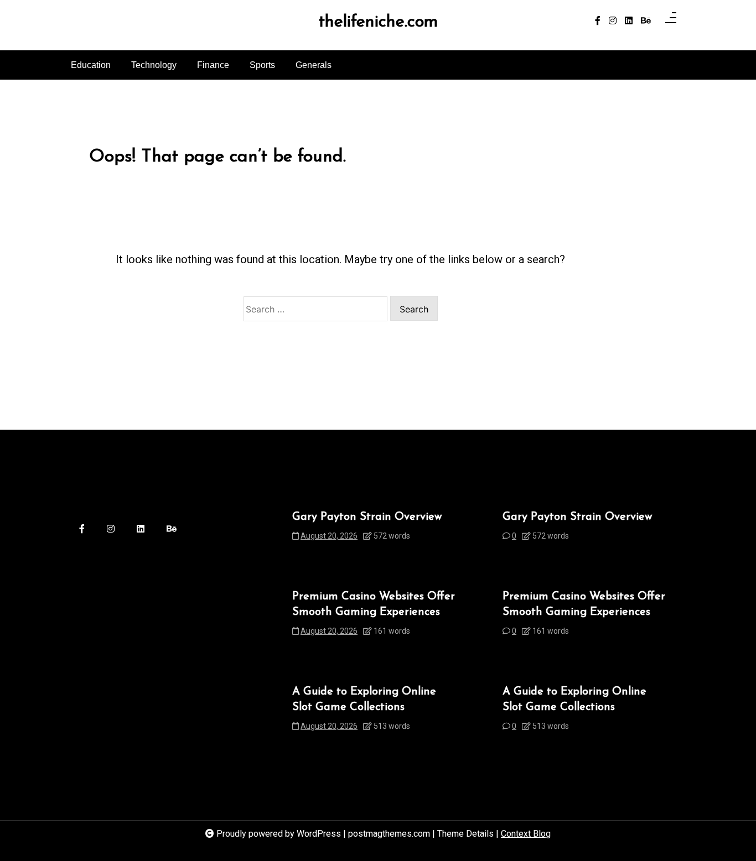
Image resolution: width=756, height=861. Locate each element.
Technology (154, 65)
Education (91, 65)
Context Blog (526, 833)
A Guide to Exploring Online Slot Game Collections (364, 699)
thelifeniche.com (378, 22)
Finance (213, 65)
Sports (262, 65)
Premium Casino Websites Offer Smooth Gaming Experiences (373, 604)
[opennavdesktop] (670, 21)
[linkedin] (629, 21)
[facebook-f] (597, 21)
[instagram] (613, 21)
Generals (314, 65)
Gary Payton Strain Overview (367, 517)
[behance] (646, 21)
